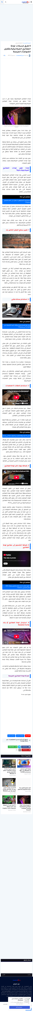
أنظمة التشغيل (18, 43)
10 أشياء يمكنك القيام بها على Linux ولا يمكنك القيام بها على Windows (9, 789)
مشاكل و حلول (11, 735)
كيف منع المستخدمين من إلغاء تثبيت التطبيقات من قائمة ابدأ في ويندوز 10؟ (17, 326)
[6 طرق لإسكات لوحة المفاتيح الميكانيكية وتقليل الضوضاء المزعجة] (24, 799)
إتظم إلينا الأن (19, 1007)
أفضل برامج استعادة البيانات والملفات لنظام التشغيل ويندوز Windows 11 (9, 771)
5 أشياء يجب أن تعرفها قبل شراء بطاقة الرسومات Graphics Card (9, 807)
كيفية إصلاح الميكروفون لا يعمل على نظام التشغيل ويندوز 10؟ (17, 201)
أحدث (29, 974)
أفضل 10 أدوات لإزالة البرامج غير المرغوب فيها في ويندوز (16, 436)
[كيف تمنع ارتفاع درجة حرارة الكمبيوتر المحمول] (24, 782)
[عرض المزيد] (16, 750)
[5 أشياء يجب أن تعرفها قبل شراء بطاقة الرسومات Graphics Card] (9, 799)
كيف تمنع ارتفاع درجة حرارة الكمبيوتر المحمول (24, 788)
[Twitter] (19, 747)
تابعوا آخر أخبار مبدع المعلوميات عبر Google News (17, 740)
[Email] (19, 750)
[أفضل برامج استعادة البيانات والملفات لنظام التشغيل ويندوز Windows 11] (9, 763)
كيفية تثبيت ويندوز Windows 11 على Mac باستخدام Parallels (25, 770)
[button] (31, 2)
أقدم (4, 974)
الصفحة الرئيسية (27, 43)
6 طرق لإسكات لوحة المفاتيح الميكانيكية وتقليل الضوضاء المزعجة (25, 808)
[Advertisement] (16, 22)
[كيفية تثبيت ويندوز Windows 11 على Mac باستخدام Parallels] (24, 763)
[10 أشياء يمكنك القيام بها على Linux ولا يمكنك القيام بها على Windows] (9, 782)
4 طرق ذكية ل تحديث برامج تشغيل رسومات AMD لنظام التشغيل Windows (17, 587)
